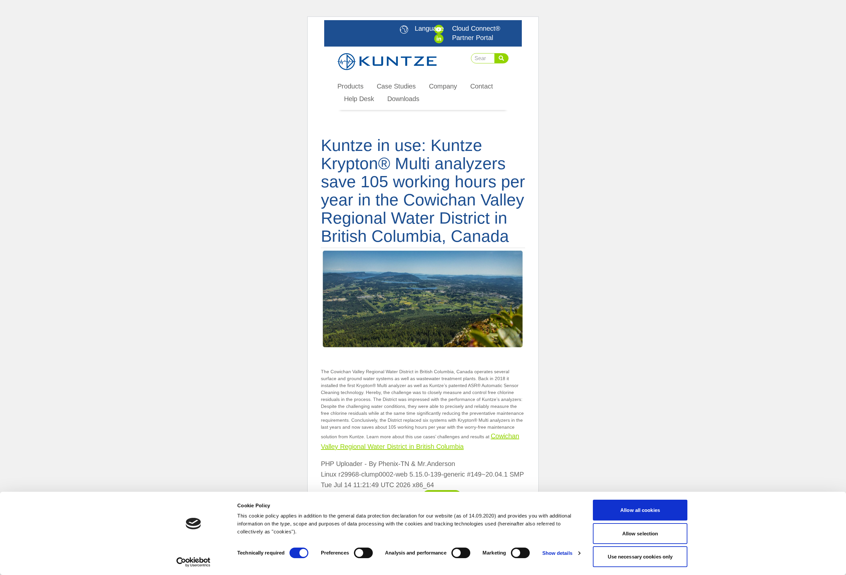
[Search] (501, 58)
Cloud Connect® (476, 28)
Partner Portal (472, 37)
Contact (481, 86)
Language (429, 28)
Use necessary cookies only (640, 556)
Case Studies (396, 86)
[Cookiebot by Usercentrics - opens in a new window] (193, 562)
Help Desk (359, 98)
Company (443, 86)
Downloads (403, 98)
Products (350, 86)
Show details (557, 553)
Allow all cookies (640, 510)
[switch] (363, 553)
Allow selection (640, 533)
